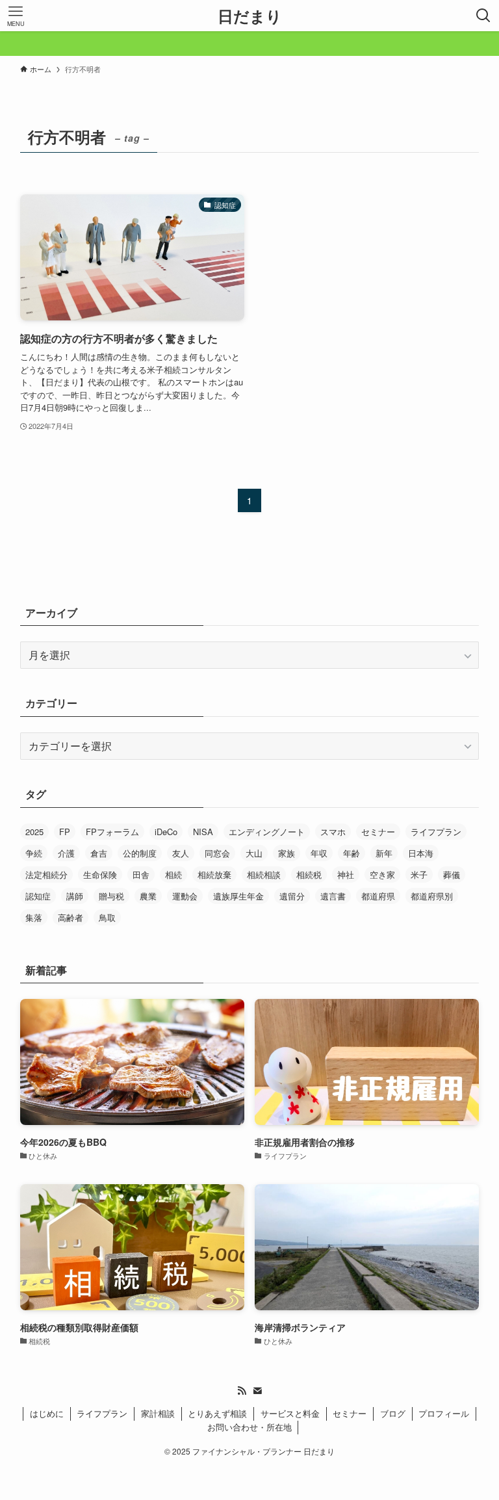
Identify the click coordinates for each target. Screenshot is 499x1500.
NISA (203, 831)
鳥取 (107, 917)
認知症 (38, 896)
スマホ (333, 831)
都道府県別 (432, 896)
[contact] (257, 1391)
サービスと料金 (290, 1413)
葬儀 (451, 874)
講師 (74, 896)
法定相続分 (46, 874)
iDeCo (166, 831)
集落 (33, 917)
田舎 (141, 874)
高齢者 (70, 917)
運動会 (185, 896)
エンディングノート (267, 831)
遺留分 (292, 896)
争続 (33, 853)
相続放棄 (214, 874)
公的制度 (140, 853)
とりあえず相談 (217, 1413)
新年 (384, 853)
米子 (419, 874)
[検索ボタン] (483, 15)
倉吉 (98, 853)
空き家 (382, 874)
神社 (345, 874)
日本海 (420, 853)
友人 (180, 853)
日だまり (250, 15)
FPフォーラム (112, 831)
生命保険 (100, 874)
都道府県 (378, 896)
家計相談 (158, 1413)
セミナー (378, 831)
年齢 (351, 853)
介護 (66, 853)
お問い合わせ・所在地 (249, 1427)
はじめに (47, 1413)
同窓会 (217, 853)
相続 (173, 874)
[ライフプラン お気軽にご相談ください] (249, 43)
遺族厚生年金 (238, 896)
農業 (148, 896)
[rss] (242, 1391)
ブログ (392, 1413)
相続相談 (264, 874)
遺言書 (333, 896)
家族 (286, 853)
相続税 (309, 874)
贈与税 (111, 896)
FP (64, 831)
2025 (34, 831)
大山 (254, 853)
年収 (319, 853)
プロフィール (443, 1413)
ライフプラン (436, 831)
